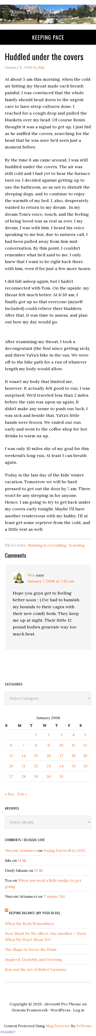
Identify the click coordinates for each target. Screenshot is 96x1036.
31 (61, 776)
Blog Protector (58, 1026)
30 (48, 776)
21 (23, 766)
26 (85, 766)
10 (61, 745)
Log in (78, 1010)
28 (23, 776)
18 (73, 755)
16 (49, 755)
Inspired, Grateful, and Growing (33, 959)
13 (11, 755)
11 (73, 745)
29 (36, 776)
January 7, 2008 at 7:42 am (51, 581)
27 (11, 776)
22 (36, 766)
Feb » (22, 794)
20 (11, 766)
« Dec (10, 794)
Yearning (76, 545)
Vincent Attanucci (21, 850)
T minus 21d (54, 896)
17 (61, 755)
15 (36, 755)
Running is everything (47, 545)
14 (24, 755)
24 (61, 766)
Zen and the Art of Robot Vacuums (35, 969)
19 (85, 755)
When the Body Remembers (29, 923)
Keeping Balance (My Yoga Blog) (34, 912)
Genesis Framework (30, 1010)
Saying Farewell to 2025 (64, 850)
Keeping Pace (48, 37)
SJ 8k (22, 860)
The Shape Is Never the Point (31, 949)
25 (73, 766)
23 (49, 766)
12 (85, 745)
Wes (31, 575)
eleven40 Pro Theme (62, 1004)
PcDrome (84, 1026)
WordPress (60, 1010)
